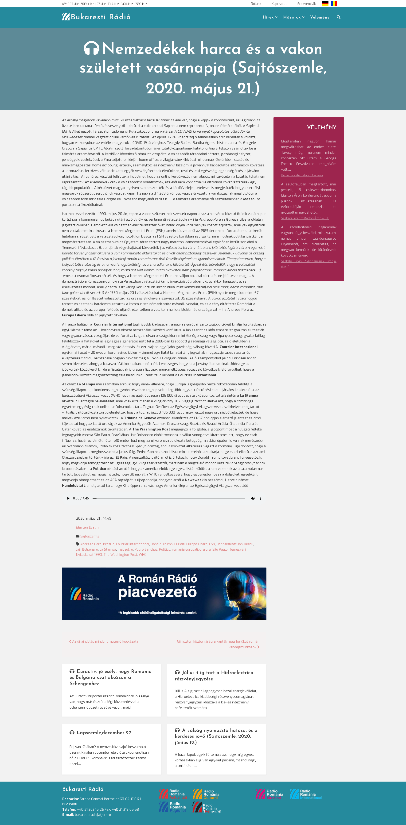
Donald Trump (162, 544)
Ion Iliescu (245, 544)
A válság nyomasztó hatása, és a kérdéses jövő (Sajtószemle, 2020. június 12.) (216, 736)
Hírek (268, 17)
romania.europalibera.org (191, 549)
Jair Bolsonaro (87, 549)
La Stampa (108, 549)
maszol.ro (125, 549)
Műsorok (292, 17)
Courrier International (132, 544)
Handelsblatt (227, 544)
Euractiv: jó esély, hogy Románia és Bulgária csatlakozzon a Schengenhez (111, 677)
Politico (164, 549)
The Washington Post (120, 555)
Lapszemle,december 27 (104, 732)
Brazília (108, 544)
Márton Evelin (87, 527)
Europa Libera (196, 544)
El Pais (179, 544)
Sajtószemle (89, 536)
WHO (143, 555)
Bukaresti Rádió (101, 17)
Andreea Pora (91, 544)
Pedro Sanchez (146, 549)
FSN (212, 544)
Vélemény (320, 17)
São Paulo (220, 549)
